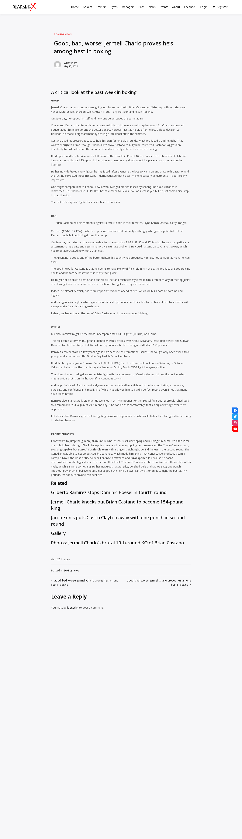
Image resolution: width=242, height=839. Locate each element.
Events (164, 7)
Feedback (190, 7)
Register (222, 7)
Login (203, 7)
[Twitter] (235, 417)
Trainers (101, 7)
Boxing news (63, 34)
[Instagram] (235, 423)
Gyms (114, 7)
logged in (72, 607)
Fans (141, 7)
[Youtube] (235, 429)
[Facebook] (235, 410)
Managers (128, 7)
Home (75, 7)
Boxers (87, 7)
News (152, 7)
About (176, 7)
